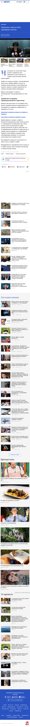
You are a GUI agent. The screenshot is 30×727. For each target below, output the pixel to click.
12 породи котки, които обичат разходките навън (20, 599)
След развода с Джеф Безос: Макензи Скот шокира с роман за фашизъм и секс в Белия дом (20, 347)
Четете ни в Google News (16, 700)
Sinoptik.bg (13, 708)
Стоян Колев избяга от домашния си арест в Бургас (19, 221)
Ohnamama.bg (5, 708)
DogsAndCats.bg (11, 707)
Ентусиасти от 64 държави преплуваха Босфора (19, 627)
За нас (2, 715)
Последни (19, 2)
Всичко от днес (15, 454)
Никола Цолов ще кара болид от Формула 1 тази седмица (19, 302)
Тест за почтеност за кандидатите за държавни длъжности (19, 393)
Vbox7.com (10, 705)
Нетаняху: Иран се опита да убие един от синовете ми (19, 212)
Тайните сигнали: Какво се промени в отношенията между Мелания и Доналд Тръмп (19, 384)
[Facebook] (15, 718)
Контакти (21, 717)
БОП (3, 153)
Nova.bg (4, 707)
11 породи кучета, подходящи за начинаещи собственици (19, 248)
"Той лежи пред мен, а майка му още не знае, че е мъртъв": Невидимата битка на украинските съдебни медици (20, 411)
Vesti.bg (6, 2)
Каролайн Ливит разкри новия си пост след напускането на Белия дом (19, 285)
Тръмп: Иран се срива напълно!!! (17, 337)
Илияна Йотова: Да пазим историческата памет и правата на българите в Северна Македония (18, 276)
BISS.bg (26, 707)
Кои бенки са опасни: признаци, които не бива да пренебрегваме (19, 637)
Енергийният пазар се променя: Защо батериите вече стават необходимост (18, 240)
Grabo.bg (19, 708)
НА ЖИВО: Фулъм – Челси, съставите (18, 663)
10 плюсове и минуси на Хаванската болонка (18, 608)
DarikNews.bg (23, 705)
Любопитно (13, 304)
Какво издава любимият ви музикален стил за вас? (14, 479)
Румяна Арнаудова (21, 153)
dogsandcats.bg (14, 250)
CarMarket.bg (20, 707)
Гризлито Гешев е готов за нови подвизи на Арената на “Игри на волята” (19, 329)
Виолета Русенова (5, 35)
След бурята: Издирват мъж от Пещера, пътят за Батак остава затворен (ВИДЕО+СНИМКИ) (20, 673)
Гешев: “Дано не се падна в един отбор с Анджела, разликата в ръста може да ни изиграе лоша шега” (20, 646)
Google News (22, 166)
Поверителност (25, 715)
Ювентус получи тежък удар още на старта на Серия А (19, 654)
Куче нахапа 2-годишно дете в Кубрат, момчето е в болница (19, 437)
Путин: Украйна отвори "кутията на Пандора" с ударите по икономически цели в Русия (19, 258)
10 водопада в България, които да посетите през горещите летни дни (14, 544)
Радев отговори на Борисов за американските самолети (19, 355)
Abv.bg (4, 705)
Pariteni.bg (25, 708)
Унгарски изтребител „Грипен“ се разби (17, 419)
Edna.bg (11, 710)
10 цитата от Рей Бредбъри (8, 523)
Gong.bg (17, 705)
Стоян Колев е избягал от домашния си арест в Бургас (19, 680)
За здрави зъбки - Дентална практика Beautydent (19, 320)
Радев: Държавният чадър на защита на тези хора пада (19, 364)
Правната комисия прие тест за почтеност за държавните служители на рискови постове (19, 429)
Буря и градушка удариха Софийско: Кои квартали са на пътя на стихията (20, 231)
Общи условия (16, 715)
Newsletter (12, 166)
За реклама (8, 715)
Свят (12, 340)
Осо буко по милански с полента (10, 500)
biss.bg (12, 242)
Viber (5, 166)
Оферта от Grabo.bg (15, 322)
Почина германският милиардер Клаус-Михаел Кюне (18, 446)
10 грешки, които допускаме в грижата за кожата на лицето (15, 586)
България (3, 24)
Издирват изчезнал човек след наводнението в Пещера (20, 204)
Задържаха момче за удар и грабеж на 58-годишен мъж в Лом (19, 312)
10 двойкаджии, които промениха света (12, 565)
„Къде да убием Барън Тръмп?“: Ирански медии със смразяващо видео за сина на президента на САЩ (19, 374)
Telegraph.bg (18, 710)
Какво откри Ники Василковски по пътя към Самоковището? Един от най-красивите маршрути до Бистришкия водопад (19, 618)
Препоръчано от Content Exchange (21, 592)
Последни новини (10, 297)
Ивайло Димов (10, 153)
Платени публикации (12, 717)
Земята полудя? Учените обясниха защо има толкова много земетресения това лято (20, 401)
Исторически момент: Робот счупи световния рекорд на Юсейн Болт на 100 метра (19, 267)
